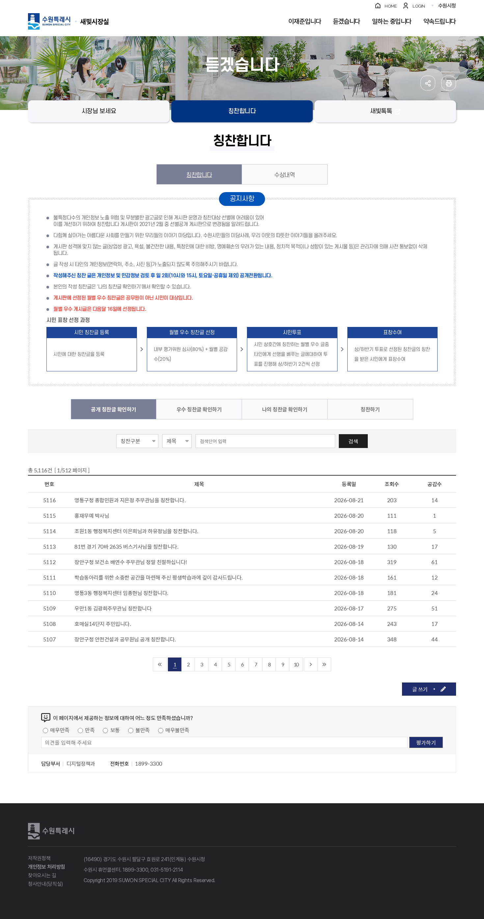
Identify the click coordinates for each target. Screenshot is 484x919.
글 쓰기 (420, 689)
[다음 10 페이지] (311, 664)
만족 (89, 730)
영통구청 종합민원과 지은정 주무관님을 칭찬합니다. (129, 500)
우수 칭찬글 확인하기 (199, 409)
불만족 (142, 730)
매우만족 (59, 730)
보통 (115, 730)
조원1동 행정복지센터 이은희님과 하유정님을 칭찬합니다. (136, 531)
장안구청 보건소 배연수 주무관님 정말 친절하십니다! (130, 562)
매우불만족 (177, 730)
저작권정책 (39, 858)
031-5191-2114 (166, 870)
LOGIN (419, 6)
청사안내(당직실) (45, 884)
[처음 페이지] (160, 664)
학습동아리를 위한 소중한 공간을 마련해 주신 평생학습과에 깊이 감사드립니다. (158, 577)
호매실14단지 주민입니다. (102, 624)
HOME (391, 6)
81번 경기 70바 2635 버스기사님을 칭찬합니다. (126, 546)
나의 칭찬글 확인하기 (285, 409)
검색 (353, 441)
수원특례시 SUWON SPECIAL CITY (94, 21)
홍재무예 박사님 (91, 515)
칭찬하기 (370, 409)
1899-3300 (135, 870)
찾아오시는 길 (42, 875)
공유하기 (427, 83)
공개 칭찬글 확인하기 (113, 409)
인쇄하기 (448, 83)
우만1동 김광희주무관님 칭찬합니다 (112, 608)
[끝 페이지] (324, 664)
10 (296, 664)
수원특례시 (51, 831)
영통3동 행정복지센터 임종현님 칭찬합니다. (121, 593)
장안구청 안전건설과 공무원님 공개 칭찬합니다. (125, 639)
